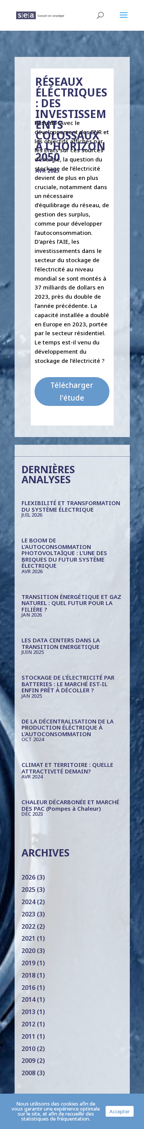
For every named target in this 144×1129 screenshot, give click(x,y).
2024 (28, 902)
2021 (28, 938)
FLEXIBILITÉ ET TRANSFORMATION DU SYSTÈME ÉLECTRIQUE (71, 506)
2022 (28, 926)
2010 (28, 1048)
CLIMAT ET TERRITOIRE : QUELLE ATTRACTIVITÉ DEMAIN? (67, 768)
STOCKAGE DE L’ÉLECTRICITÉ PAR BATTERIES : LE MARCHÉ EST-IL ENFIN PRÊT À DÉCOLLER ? (68, 683)
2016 (28, 987)
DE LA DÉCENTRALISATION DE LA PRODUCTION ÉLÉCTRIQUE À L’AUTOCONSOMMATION (68, 727)
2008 (28, 1073)
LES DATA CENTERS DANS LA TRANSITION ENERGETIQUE (61, 643)
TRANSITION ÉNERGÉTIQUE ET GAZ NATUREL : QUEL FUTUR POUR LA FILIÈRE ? (71, 603)
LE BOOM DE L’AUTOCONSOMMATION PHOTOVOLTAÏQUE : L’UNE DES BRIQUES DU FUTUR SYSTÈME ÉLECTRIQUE (64, 552)
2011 (28, 1036)
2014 (28, 999)
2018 (28, 975)
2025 (28, 889)
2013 (28, 1012)
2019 (28, 963)
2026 (28, 877)
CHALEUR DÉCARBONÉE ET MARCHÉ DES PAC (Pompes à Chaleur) (70, 805)
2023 (28, 914)
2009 (28, 1060)
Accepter (119, 1111)
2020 (28, 950)
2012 (28, 1024)
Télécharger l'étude (71, 391)
